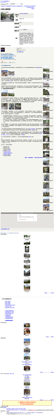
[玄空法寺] (27, 359)
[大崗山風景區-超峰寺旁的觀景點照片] (46, 94)
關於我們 (21, 408)
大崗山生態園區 (32, 128)
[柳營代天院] (27, 387)
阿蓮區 (24, 13)
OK (33, 219)
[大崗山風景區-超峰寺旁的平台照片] (46, 157)
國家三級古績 (7, 303)
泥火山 (10, 80)
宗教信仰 (20, 51)
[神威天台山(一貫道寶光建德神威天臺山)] (27, 344)
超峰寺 (38, 67)
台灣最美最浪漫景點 (9, 318)
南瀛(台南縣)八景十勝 (9, 313)
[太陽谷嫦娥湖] (27, 257)
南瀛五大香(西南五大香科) (10, 305)
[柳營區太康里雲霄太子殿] (27, 397)
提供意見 (17, 408)
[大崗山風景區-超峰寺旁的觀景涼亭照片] (46, 133)
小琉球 (9, 150)
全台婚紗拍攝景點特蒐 (9, 310)
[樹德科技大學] (27, 275)
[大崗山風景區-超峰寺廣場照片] (46, 102)
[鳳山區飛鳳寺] (27, 377)
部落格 (24, 408)
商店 (13, 373)
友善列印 (41, 157)
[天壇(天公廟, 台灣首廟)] (27, 370)
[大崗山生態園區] (27, 290)
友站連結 (4, 407)
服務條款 (13, 408)
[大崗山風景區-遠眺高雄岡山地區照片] (46, 71)
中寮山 (29, 136)
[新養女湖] (27, 251)
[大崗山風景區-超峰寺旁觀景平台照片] (46, 110)
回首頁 (26, 157)
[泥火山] (27, 262)
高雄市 (22, 13)
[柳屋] (27, 395)
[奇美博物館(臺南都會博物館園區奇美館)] (27, 385)
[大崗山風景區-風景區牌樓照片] (46, 79)
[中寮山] (27, 283)
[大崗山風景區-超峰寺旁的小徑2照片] (46, 188)
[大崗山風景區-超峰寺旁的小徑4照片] (46, 149)
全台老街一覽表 (8, 314)
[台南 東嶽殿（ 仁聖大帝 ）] (27, 361)
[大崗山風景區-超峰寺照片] (46, 210)
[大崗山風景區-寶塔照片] (46, 196)
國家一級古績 (7, 301)
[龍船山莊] (27, 334)
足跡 (10, 373)
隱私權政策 (8, 408)
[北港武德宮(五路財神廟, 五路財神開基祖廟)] (27, 352)
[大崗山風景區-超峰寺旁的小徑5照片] (46, 118)
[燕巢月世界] (27, 268)
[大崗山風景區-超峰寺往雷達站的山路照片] (46, 172)
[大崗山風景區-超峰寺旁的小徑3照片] (46, 141)
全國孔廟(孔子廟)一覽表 (9, 307)
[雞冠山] (27, 244)
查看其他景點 (30, 157)
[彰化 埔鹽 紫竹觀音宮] (27, 374)
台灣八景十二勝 (8, 306)
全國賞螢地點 (7, 315)
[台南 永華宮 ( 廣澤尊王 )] (27, 364)
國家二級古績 (7, 302)
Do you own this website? (22, 219)
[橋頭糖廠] (27, 238)
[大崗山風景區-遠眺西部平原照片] (46, 202)
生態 (22, 51)
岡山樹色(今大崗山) (7, 151)
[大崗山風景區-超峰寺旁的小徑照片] (46, 180)
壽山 (9, 148)
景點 (8, 373)
